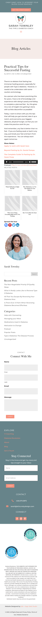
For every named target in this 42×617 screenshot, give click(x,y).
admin (8, 74)
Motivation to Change (12, 325)
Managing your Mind (12, 319)
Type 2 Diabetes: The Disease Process (19, 336)
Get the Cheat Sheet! (21, 10)
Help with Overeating (12, 315)
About (6, 442)
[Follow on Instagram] (21, 518)
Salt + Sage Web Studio (29, 606)
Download (33, 165)
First (5, 372)
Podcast (7, 329)
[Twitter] (13, 225)
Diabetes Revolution (12, 438)
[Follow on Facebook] (17, 518)
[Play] (7, 162)
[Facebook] (6, 225)
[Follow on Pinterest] (24, 518)
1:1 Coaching (9, 434)
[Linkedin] (17, 225)
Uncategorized (26, 74)
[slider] (34, 161)
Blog (6, 446)
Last (5, 382)
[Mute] (30, 162)
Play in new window (19, 165)
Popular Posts (9, 332)
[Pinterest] (10, 225)
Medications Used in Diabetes (16, 322)
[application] (21, 162)
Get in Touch (9, 451)
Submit (10, 416)
